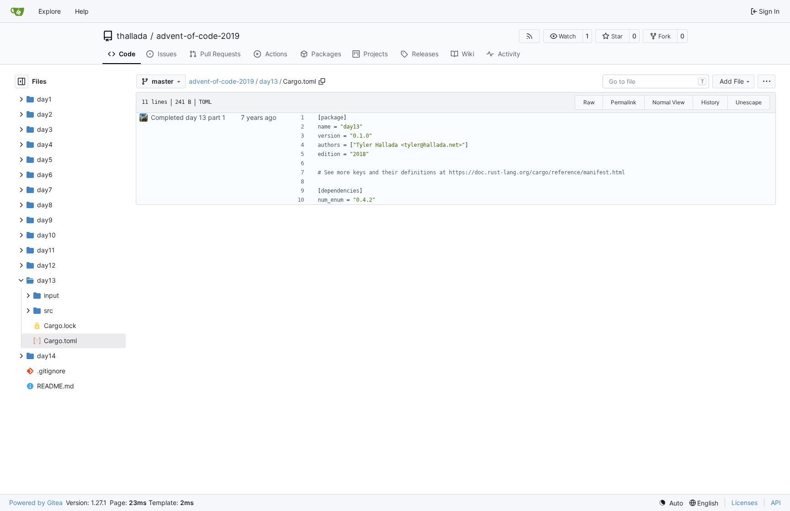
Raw (589, 102)
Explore (49, 11)
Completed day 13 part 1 (188, 117)
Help (82, 11)
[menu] (766, 81)
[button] (563, 36)
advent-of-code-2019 (198, 36)
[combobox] (656, 81)
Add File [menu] (732, 81)
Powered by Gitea (36, 502)
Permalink (623, 102)
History (710, 102)
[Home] (17, 11)
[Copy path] (322, 81)
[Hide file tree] (21, 81)
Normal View (668, 102)
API (776, 502)
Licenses (744, 502)
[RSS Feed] (529, 36)
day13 (268, 81)
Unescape (749, 102)
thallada (132, 36)
